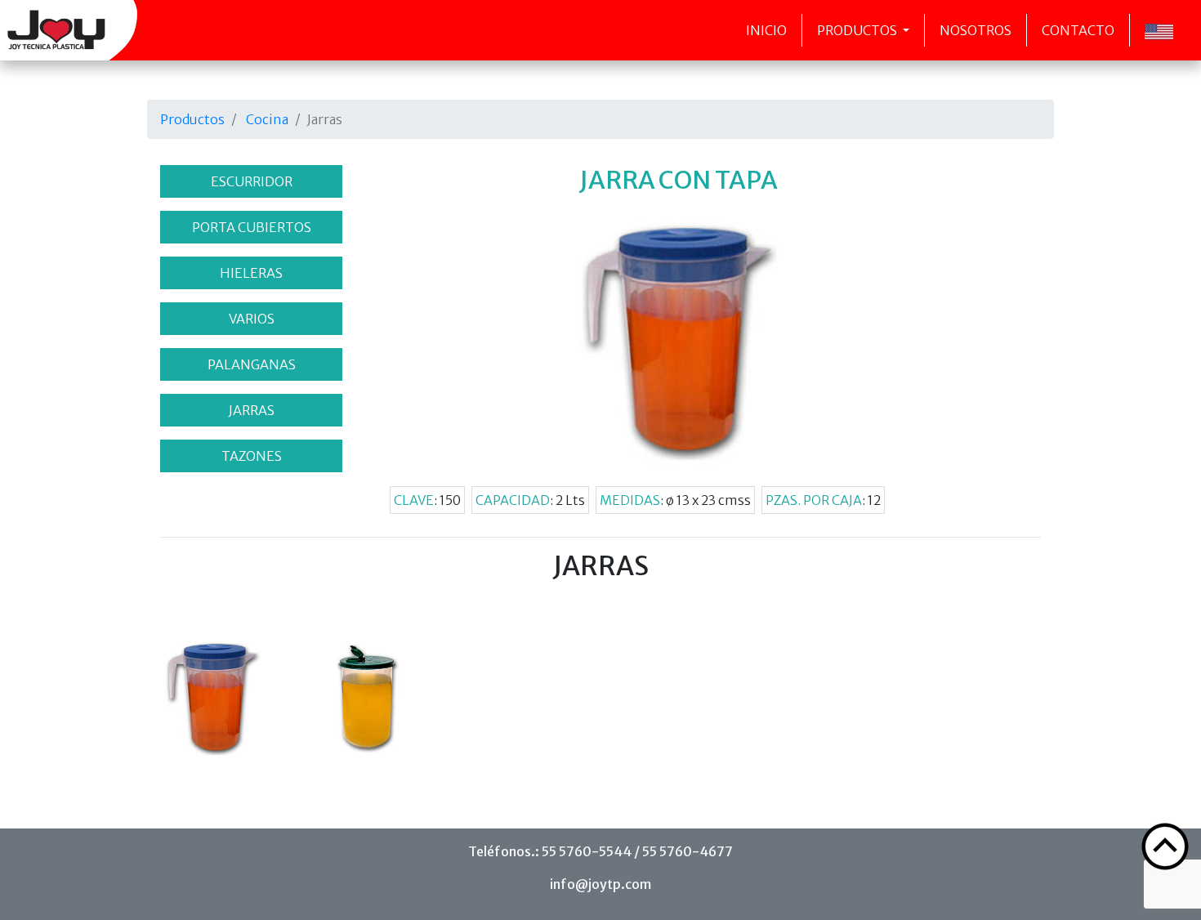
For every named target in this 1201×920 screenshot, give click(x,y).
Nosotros (975, 30)
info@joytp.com (600, 884)
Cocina (267, 119)
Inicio (766, 30)
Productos (858, 30)
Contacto (1078, 30)
